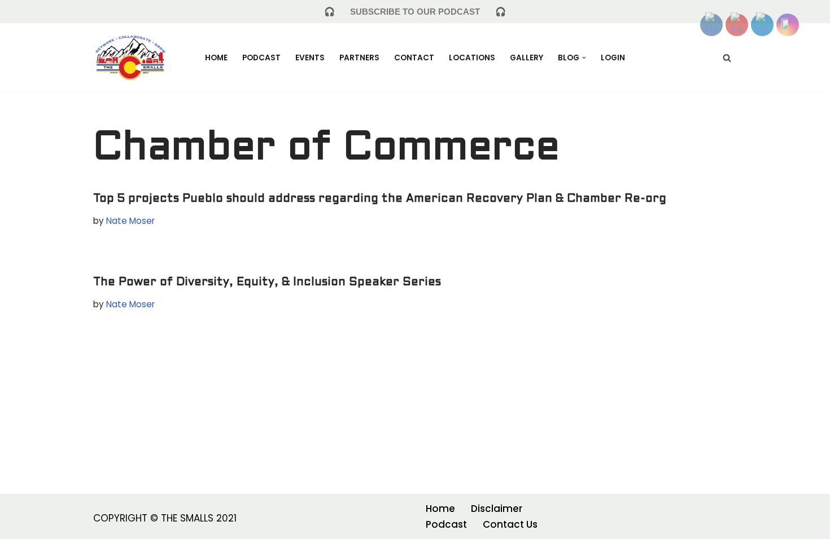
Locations (472, 57)
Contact (414, 57)
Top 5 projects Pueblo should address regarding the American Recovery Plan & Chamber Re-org (379, 199)
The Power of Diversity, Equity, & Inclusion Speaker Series (267, 282)
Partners (359, 57)
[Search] (727, 58)
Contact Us (510, 524)
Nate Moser (130, 221)
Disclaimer (496, 508)
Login (613, 57)
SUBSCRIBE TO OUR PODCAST (415, 11)
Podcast (261, 57)
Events (310, 57)
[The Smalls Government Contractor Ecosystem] (130, 57)
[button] (584, 58)
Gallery (526, 57)
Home (216, 57)
